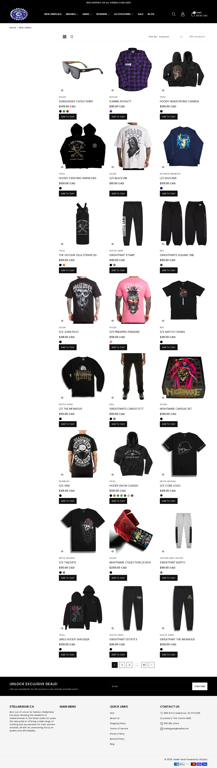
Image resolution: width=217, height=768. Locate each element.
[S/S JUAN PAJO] (82, 300)
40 (144, 665)
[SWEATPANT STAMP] (133, 223)
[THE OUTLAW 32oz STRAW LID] (82, 223)
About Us (114, 718)
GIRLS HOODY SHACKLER (74, 639)
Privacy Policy (117, 733)
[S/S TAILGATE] (82, 530)
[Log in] (184, 14)
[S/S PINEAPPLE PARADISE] (133, 300)
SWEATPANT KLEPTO (172, 562)
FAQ (112, 713)
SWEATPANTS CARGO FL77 (126, 409)
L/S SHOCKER (168, 178)
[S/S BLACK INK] (133, 146)
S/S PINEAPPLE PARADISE (124, 332)
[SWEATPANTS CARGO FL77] (133, 377)
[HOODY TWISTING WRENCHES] (82, 146)
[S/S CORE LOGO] (183, 454)
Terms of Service (119, 728)
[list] (71, 37)
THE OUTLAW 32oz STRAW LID (78, 255)
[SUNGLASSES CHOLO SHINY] (82, 69)
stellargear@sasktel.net (176, 728)
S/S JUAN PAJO (69, 332)
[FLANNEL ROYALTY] (133, 69)
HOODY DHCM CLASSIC (124, 485)
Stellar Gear (179, 759)
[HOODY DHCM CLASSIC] (133, 454)
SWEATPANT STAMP (121, 255)
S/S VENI (64, 485)
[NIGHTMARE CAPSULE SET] (183, 377)
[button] (72, 14)
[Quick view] (62, 90)
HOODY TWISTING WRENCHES (77, 178)
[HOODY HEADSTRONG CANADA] (183, 69)
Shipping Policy (118, 723)
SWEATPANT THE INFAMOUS (177, 639)
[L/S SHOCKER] (183, 146)
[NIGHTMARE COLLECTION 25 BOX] (133, 530)
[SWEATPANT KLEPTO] (183, 530)
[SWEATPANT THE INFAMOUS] (183, 607)
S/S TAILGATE (67, 562)
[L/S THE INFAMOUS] (82, 377)
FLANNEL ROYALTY (120, 101)
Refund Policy (117, 738)
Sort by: (153, 36)
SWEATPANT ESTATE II (123, 639)
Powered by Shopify (196, 759)
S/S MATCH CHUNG (172, 332)
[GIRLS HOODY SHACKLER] (82, 607)
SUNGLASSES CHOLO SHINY (76, 101)
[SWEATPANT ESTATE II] (133, 607)
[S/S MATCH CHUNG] (183, 300)
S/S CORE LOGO (170, 485)
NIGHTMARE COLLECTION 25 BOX (130, 562)
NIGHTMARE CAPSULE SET (176, 409)
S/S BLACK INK (118, 178)
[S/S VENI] (82, 454)
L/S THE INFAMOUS (70, 409)
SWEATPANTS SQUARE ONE (177, 255)
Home (13, 27)
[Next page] (152, 665)
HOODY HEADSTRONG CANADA (179, 101)
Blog (112, 744)
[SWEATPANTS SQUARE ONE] (183, 223)
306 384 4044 (171, 723)
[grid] (64, 37)
